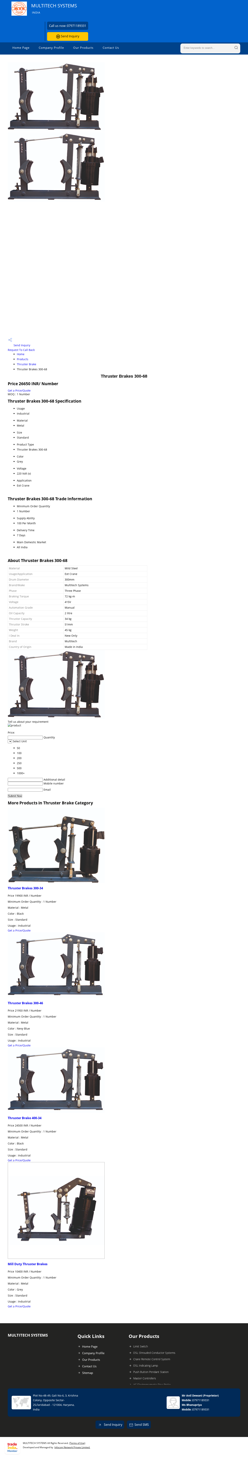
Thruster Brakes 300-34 (25, 888)
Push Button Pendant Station (151, 1372)
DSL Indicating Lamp (145, 1365)
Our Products (83, 48)
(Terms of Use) (77, 1443)
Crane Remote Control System (151, 1359)
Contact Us (111, 48)
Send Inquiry (69, 36)
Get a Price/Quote (19, 390)
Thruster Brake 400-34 (24, 1118)
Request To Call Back (21, 350)
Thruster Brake (26, 364)
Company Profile (51, 48)
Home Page (20, 48)
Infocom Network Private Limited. (72, 1447)
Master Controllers (144, 1378)
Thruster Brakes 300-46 (25, 1003)
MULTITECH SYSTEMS (54, 8)
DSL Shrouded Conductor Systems (154, 1353)
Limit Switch (140, 1346)
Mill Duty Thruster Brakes (27, 1264)
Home (20, 354)
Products (22, 359)
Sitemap (87, 1373)
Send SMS (141, 1424)
